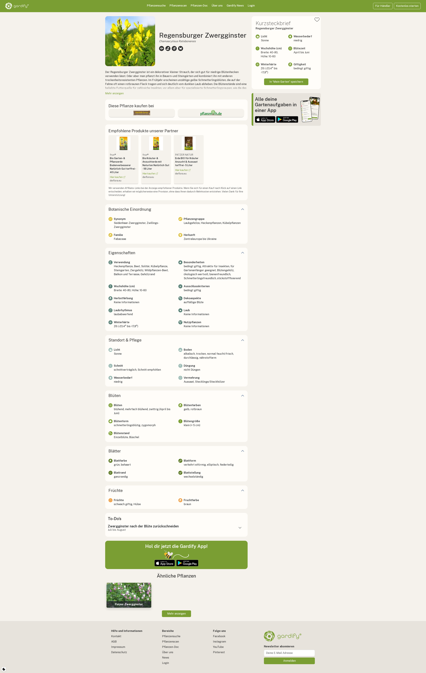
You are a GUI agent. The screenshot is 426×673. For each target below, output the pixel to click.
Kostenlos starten (407, 5)
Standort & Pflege (124, 340)
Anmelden (289, 660)
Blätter (114, 451)
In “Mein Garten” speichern (286, 81)
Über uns (217, 5)
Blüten (114, 395)
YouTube (218, 647)
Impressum (118, 647)
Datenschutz (119, 652)
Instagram (219, 641)
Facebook (219, 636)
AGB (114, 641)
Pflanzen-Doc (199, 5)
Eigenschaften (121, 252)
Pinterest (219, 652)
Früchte (115, 490)
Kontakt (116, 636)
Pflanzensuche (156, 5)
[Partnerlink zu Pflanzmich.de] (211, 113)
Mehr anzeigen (176, 613)
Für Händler (382, 5)
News (165, 657)
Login (251, 5)
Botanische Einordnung (129, 209)
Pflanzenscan (178, 5)
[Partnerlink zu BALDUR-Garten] (141, 113)
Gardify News (235, 5)
